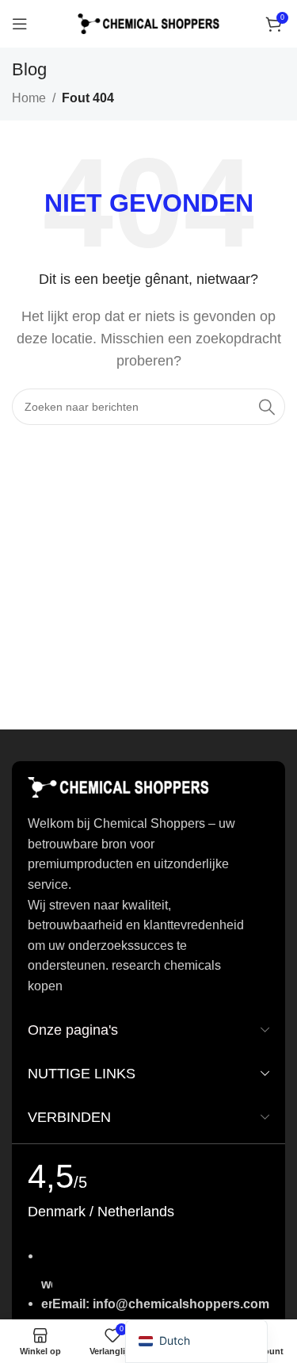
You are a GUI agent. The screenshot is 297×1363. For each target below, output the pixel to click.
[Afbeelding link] (119, 787)
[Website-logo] (149, 22)
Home (29, 98)
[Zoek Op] (267, 407)
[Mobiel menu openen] (20, 24)
